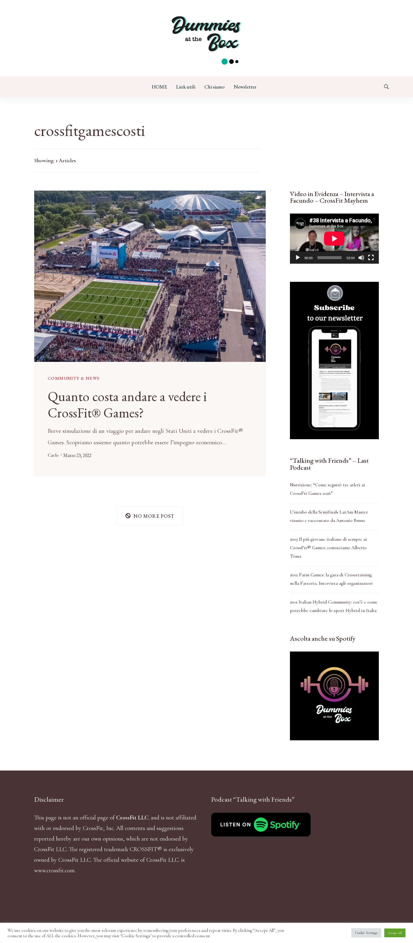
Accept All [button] (395, 933)
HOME (159, 86)
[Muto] (361, 258)
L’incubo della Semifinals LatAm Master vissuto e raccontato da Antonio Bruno (329, 516)
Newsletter (245, 86)
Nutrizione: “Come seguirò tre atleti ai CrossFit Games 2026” (327, 489)
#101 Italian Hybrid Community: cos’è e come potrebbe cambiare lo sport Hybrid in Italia (334, 606)
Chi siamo (214, 86)
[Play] (298, 258)
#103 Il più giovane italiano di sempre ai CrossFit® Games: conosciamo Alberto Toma (328, 547)
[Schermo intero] (371, 258)
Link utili (185, 86)
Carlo (53, 455)
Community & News (73, 378)
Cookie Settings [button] (366, 932)
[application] (334, 238)
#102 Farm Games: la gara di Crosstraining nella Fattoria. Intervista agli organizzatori (331, 579)
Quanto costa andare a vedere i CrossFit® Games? (127, 404)
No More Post (153, 515)
